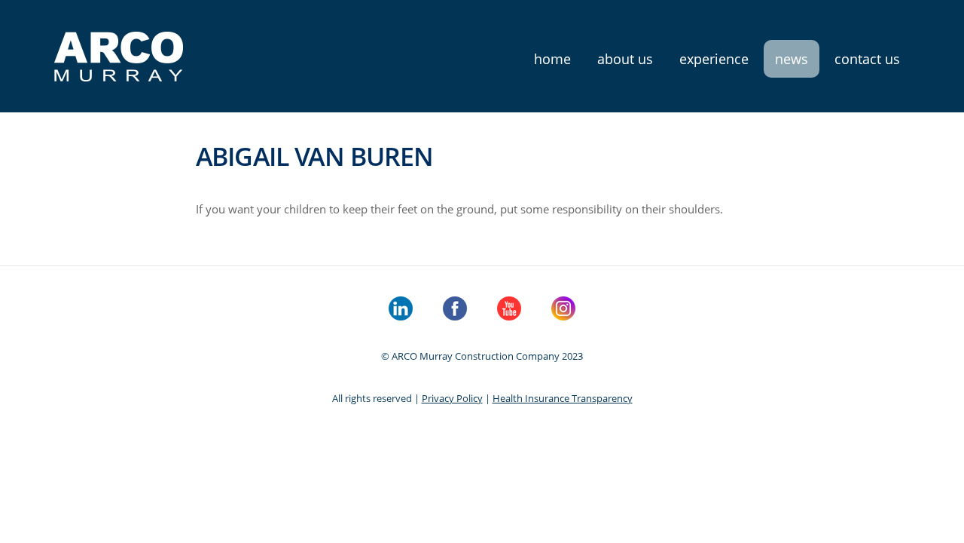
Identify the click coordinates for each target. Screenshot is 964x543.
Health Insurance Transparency (563, 398)
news (791, 59)
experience (714, 59)
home (552, 59)
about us (625, 59)
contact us (867, 59)
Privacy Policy (452, 398)
